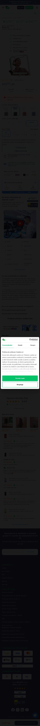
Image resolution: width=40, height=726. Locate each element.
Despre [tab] (32, 345)
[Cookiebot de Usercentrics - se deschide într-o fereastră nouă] (29, 340)
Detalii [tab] (20, 345)
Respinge (20, 384)
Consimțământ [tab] (7, 345)
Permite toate (20, 378)
